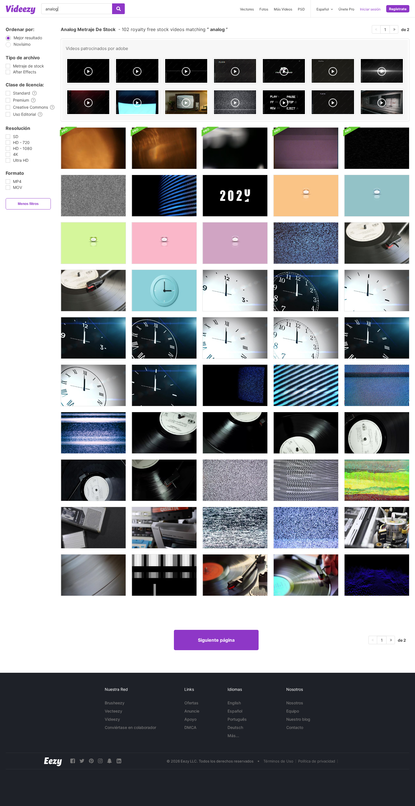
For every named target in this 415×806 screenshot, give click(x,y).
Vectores (247, 9)
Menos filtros (28, 204)
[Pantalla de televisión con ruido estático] (305, 385)
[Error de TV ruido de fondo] (235, 480)
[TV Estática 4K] (305, 243)
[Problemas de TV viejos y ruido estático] (376, 385)
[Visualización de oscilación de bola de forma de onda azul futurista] (376, 575)
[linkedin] (119, 761)
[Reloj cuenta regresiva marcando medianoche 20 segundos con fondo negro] (305, 290)
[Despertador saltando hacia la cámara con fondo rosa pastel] (164, 243)
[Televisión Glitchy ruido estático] (305, 528)
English (234, 702)
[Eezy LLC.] (53, 761)
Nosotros (294, 702)
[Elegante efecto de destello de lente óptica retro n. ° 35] (164, 148)
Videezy (112, 719)
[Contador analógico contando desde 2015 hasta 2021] (235, 196)
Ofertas (191, 702)
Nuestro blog (298, 719)
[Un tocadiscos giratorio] (305, 575)
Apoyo (190, 719)
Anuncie (191, 711)
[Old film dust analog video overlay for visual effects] (137, 71)
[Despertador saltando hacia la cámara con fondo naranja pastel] (305, 196)
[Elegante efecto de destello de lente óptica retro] (93, 148)
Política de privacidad (316, 761)
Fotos (263, 9)
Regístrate (398, 9)
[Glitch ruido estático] (376, 480)
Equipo (292, 711)
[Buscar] (118, 8)
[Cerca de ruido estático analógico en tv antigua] (164, 196)
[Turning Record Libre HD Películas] (93, 575)
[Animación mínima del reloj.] (164, 290)
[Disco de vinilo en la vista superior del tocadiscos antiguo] (93, 480)
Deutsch (235, 727)
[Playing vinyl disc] (376, 243)
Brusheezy (114, 702)
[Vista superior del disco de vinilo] (376, 433)
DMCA (190, 727)
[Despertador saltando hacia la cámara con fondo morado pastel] (235, 243)
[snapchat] (109, 761)
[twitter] (81, 761)
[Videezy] (21, 9)
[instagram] (100, 761)
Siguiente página (216, 640)
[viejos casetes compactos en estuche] (164, 528)
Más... (233, 735)
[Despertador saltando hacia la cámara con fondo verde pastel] (93, 243)
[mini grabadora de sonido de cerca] (93, 528)
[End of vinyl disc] (93, 290)
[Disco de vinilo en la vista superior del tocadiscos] (164, 480)
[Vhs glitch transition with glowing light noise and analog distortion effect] (88, 71)
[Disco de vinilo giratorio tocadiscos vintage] (305, 433)
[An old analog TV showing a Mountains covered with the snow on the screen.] (186, 102)
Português (237, 719)
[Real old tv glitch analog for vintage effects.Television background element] (137, 102)
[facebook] (72, 761)
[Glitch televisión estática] (235, 528)
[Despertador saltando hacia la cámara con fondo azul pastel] (376, 196)
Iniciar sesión (370, 9)
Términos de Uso (278, 761)
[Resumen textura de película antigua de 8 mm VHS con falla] (305, 148)
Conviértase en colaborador (130, 727)
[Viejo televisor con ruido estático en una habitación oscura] (235, 385)
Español (235, 711)
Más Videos (283, 9)
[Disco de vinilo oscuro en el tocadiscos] (164, 433)
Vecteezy (113, 711)
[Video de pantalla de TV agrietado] (376, 148)
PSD (301, 9)
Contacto (294, 727)
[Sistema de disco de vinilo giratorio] (235, 575)
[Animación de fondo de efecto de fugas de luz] (235, 148)
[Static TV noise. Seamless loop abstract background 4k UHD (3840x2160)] (235, 102)
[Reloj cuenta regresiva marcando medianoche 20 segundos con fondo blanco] (235, 290)
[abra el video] (376, 528)
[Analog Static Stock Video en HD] (93, 196)
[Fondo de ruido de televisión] (305, 480)
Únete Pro (346, 9)
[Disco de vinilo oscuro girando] (235, 433)
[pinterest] (91, 761)
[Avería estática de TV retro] (93, 433)
